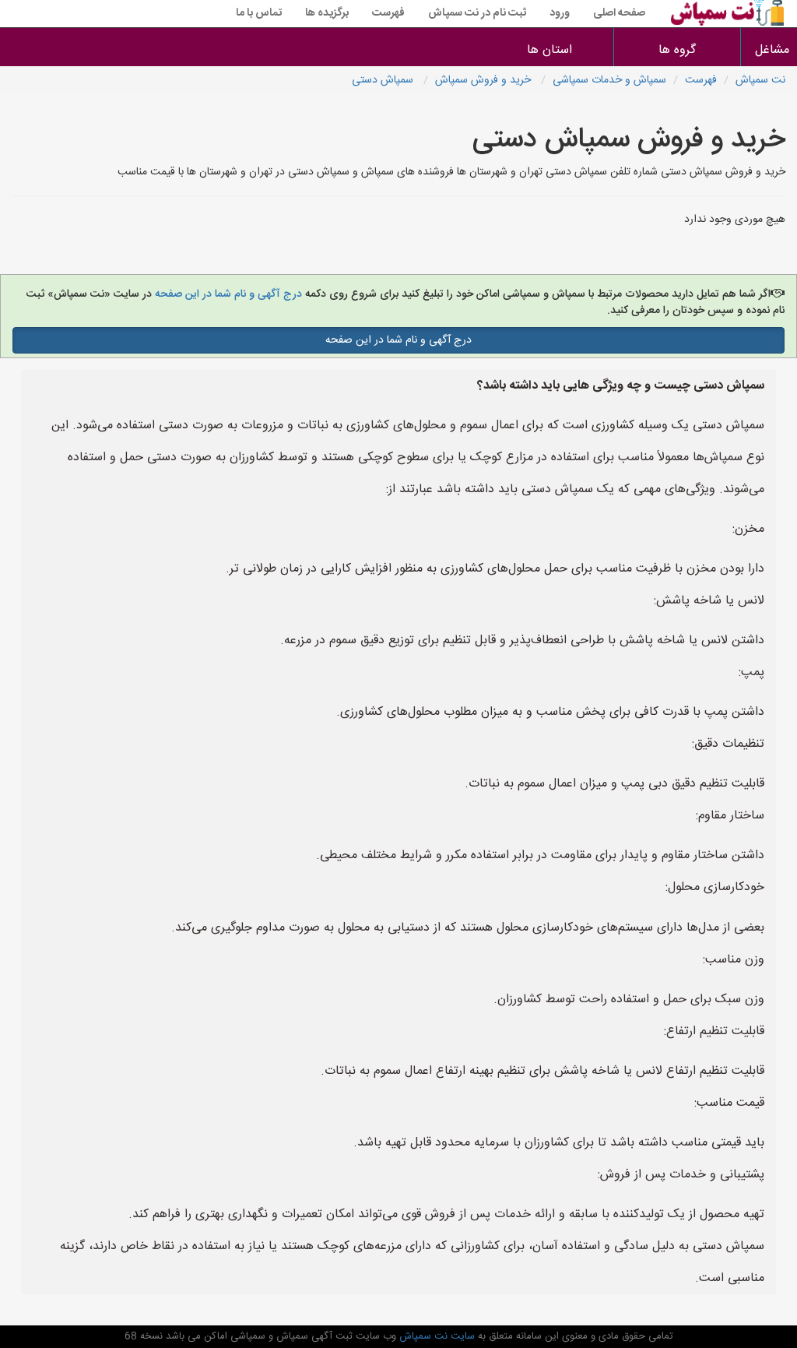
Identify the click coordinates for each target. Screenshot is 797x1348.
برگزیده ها (327, 13)
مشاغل (772, 50)
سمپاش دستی (384, 80)
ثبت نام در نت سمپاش (477, 13)
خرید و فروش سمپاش (484, 80)
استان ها (549, 50)
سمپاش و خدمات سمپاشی (609, 80)
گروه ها (677, 50)
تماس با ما (259, 13)
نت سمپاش (760, 80)
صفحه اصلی (619, 13)
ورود (559, 13)
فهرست (388, 13)
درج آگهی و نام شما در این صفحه (227, 294)
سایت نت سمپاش (435, 1336)
